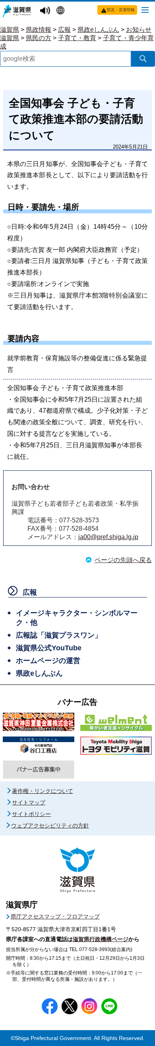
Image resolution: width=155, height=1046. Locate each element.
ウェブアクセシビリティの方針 (50, 825)
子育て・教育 (77, 38)
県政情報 (38, 29)
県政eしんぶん (98, 29)
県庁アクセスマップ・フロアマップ (55, 916)
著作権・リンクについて (42, 791)
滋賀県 (9, 29)
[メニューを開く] (145, 9)
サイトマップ (28, 802)
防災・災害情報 (121, 10)
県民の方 (38, 38)
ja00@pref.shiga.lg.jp (108, 537)
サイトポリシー (31, 814)
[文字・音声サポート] (46, 11)
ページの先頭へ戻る (123, 560)
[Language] (61, 11)
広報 (64, 29)
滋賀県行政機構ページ (100, 939)
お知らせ (138, 29)
